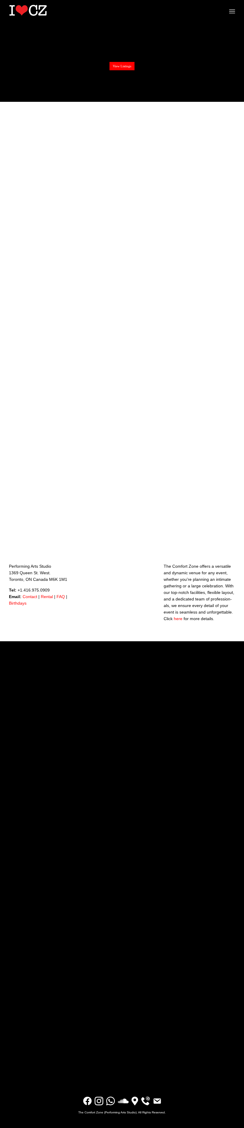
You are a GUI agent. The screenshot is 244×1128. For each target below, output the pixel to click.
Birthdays (17, 603)
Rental (47, 596)
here (178, 618)
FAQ (61, 596)
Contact (30, 596)
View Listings (122, 66)
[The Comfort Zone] (28, 10)
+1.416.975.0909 (34, 590)
